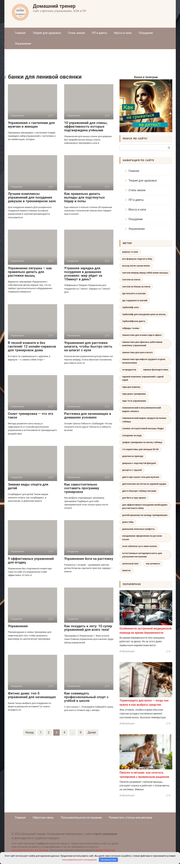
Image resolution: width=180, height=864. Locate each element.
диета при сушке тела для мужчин (140, 477)
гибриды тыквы (130, 328)
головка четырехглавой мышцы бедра (143, 428)
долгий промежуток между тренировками (144, 515)
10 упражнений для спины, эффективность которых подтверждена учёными (86, 126)
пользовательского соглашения (30, 850)
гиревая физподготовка (155, 369)
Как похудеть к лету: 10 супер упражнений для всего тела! (88, 628)
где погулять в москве (134, 293)
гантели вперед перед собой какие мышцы (145, 272)
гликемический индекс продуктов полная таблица (144, 420)
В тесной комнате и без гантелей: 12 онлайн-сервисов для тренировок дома (32, 346)
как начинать (153, 563)
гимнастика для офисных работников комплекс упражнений (142, 344)
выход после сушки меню (136, 265)
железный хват (130, 563)
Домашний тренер (54, 6)
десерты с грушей (132, 470)
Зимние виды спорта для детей (28, 486)
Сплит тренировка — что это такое (30, 415)
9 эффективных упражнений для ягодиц (31, 560)
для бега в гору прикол (134, 497)
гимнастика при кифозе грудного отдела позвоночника (143, 361)
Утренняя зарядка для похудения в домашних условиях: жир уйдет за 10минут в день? (83, 273)
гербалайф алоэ (130, 307)
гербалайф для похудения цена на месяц (144, 314)
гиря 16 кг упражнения (134, 401)
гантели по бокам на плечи (136, 286)
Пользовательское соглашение (81, 817)
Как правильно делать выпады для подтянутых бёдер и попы (84, 197)
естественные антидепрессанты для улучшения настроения (142, 555)
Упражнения (23, 43)
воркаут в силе (130, 251)
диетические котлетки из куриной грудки (144, 484)
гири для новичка (131, 387)
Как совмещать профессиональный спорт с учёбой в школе (86, 697)
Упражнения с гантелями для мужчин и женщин (31, 124)
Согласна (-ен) (108, 859)
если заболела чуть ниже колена (139, 546)
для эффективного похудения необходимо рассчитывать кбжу (144, 506)
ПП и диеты (99, 33)
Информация (127, 651)
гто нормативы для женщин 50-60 (140, 449)
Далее (92, 732)
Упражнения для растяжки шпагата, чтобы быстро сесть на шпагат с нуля (88, 346)
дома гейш (128, 522)
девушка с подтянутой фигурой (139, 463)
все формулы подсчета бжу (137, 259)
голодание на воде (132, 435)
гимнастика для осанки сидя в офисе (142, 335)
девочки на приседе (132, 456)
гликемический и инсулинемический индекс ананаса (141, 409)
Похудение (146, 33)
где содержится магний (134, 300)
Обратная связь (43, 817)
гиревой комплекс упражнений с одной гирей (142, 378)
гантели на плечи (131, 279)
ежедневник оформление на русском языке (142, 538)
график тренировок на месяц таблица (142, 442)
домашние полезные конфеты (138, 529)
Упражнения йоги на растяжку (88, 559)
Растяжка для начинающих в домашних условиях (87, 415)
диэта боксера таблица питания (139, 491)
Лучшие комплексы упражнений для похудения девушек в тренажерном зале (32, 197)
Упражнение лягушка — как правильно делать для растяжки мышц (30, 272)
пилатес (126, 570)
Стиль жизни (76, 33)
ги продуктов (129, 369)
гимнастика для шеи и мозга (137, 352)
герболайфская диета (133, 321)
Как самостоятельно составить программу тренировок (81, 488)
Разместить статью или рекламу (130, 817)
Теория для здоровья (47, 33)
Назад (29, 732)
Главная (20, 33)
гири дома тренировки (134, 394)
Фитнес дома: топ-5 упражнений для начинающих (32, 695)
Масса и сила (123, 33)
